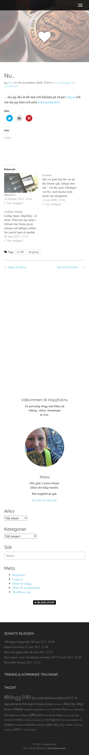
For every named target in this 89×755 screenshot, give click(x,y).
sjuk (49, 724)
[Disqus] (44, 330)
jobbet (41, 715)
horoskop (9, 715)
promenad (19, 724)
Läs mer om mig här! (44, 500)
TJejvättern (78, 724)
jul (47, 715)
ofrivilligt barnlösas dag (33, 719)
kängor (70, 97)
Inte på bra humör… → (71, 267)
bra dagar (29, 703)
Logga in (17, 579)
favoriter (56, 709)
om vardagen (62, 82)
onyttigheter (52, 719)
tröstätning (8, 729)
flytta (70, 709)
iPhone (24, 715)
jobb (32, 714)
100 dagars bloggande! (17, 642)
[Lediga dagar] (23, 226)
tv (21, 729)
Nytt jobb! (10, 662)
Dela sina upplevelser (16, 652)
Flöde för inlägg (21, 583)
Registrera (18, 575)
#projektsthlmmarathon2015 (52, 697)
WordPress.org (21, 592)
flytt (65, 709)
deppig (48, 704)
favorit (47, 709)
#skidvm (10, 195)
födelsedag (79, 709)
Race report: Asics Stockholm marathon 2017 (30, 657)
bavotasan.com (56, 748)
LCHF (20, 252)
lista (65, 715)
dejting (40, 704)
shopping (33, 252)
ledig (59, 715)
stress (62, 724)
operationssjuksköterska (71, 719)
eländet (18, 708)
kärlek (52, 715)
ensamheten (38, 709)
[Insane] (61, 189)
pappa (8, 724)
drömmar (57, 704)
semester (30, 724)
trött (16, 729)
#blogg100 (17, 697)
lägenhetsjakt (73, 715)
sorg (55, 724)
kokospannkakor (48, 102)
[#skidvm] (21, 183)
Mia (10, 82)
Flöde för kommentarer (26, 588)
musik (18, 719)
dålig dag (69, 703)
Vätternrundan (29, 729)
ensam (28, 709)
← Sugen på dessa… (16, 267)
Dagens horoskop (14, 647)
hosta (18, 715)
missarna (9, 719)
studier (69, 724)
